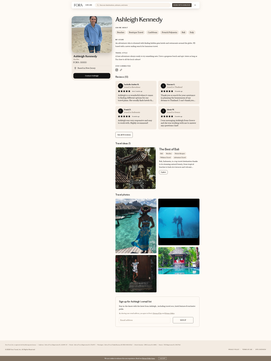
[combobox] (134, 5)
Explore (163, 172)
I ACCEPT (162, 358)
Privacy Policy (169, 313)
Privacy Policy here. (148, 358)
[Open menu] (195, 5)
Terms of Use (157, 313)
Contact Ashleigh (91, 76)
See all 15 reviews (124, 135)
